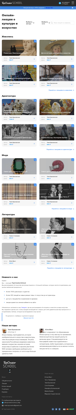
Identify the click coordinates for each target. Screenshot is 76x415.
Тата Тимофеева (50, 380)
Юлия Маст (48, 377)
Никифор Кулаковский (52, 388)
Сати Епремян (49, 385)
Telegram (65, 4)
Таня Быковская (50, 383)
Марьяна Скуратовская (52, 394)
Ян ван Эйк (49, 8)
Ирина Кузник (49, 391)
